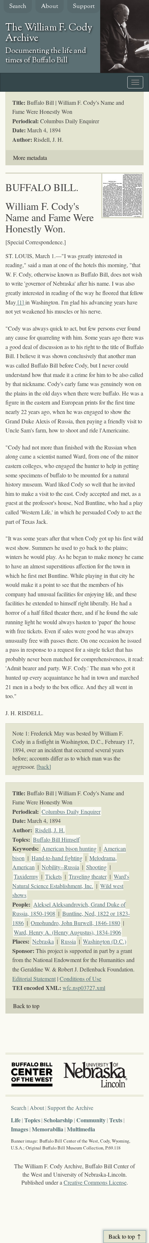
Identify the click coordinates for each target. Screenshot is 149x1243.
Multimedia (81, 1129)
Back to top (26, 1006)
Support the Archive (70, 1107)
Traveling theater (88, 876)
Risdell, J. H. (50, 830)
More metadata (30, 157)
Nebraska (43, 941)
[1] (21, 302)
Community (91, 1120)
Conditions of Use (80, 978)
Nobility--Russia (60, 867)
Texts (115, 1120)
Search (17, 7)
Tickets (53, 876)
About (49, 7)
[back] (44, 766)
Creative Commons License (95, 1182)
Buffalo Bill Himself (56, 839)
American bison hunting (69, 848)
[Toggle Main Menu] (135, 82)
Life (16, 1120)
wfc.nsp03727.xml (84, 987)
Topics (32, 1120)
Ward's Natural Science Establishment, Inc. (70, 881)
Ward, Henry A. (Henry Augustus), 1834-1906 (67, 932)
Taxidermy (26, 876)
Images (19, 1129)
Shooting (96, 867)
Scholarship (58, 1120)
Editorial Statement (34, 978)
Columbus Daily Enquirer (71, 811)
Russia (68, 941)
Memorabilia (47, 1129)
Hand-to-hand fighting (56, 858)
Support (84, 7)
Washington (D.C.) (104, 941)
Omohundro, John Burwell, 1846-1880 (75, 923)
